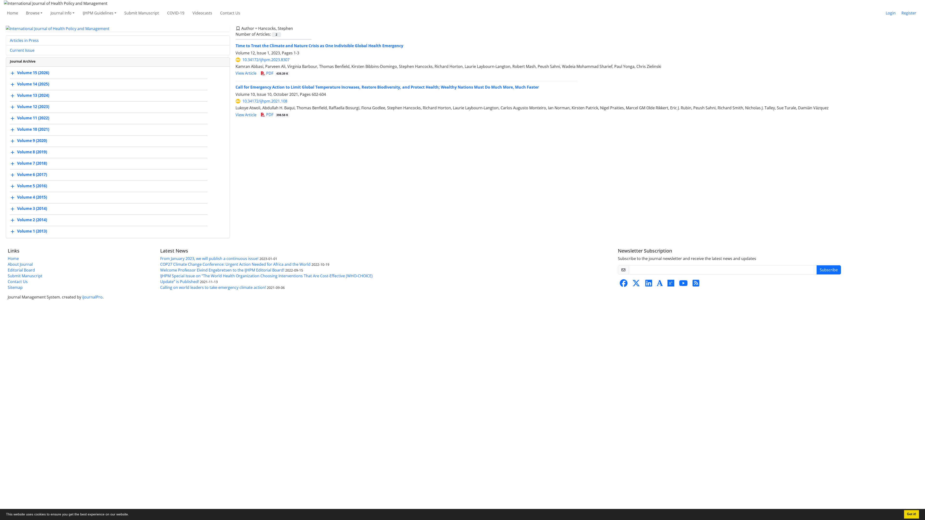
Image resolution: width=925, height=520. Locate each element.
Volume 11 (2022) (33, 118)
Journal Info (61, 13)
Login (891, 13)
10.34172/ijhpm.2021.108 (264, 101)
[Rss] (696, 284)
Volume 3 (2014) (32, 208)
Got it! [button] (911, 514)
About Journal (20, 264)
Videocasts (202, 13)
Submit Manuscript (141, 13)
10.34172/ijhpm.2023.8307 (266, 59)
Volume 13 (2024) (33, 95)
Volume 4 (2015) (32, 197)
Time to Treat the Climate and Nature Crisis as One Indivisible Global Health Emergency (319, 45)
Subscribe (829, 270)
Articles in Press (24, 40)
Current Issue (22, 50)
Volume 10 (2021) (33, 129)
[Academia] (659, 284)
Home (12, 13)
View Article (246, 73)
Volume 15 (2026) (33, 73)
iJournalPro (92, 297)
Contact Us (230, 13)
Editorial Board (21, 270)
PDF (276, 73)
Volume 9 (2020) (32, 140)
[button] (130, 515)
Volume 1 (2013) (32, 231)
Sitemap (15, 287)
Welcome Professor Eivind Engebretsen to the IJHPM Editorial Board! (222, 270)
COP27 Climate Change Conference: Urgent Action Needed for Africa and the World (235, 264)
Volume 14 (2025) (33, 84)
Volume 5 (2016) (32, 186)
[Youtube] (683, 284)
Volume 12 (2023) (33, 107)
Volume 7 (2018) (32, 163)
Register (908, 13)
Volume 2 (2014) (32, 220)
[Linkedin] (648, 284)
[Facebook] (623, 284)
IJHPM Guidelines (98, 13)
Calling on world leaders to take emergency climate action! (213, 287)
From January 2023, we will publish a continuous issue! (209, 258)
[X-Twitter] (636, 284)
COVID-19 (175, 13)
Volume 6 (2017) (32, 174)
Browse (33, 13)
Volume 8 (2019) (32, 152)
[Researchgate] (671, 284)
